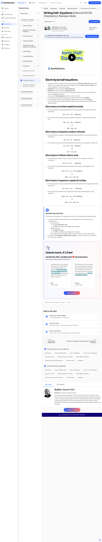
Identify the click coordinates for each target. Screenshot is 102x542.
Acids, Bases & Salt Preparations (54, 360)
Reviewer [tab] (62, 384)
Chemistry (53, 8)
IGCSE (46, 8)
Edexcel (62, 8)
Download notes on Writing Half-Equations (73, 415)
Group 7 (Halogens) (74, 353)
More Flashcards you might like (56, 366)
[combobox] (65, 2)
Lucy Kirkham (63, 29)
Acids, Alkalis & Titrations (82, 357)
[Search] (80, 2)
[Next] (97, 274)
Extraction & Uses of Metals (65, 357)
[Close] (44, 415)
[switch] (99, 539)
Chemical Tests (70, 360)
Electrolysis (48, 353)
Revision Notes (72, 8)
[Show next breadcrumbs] (99, 8)
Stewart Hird (62, 27)
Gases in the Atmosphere (90, 353)
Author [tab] (50, 384)
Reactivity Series (49, 357)
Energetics (81, 360)
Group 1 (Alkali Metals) (60, 353)
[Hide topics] (41, 7)
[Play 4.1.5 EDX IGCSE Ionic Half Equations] (71, 57)
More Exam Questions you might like (58, 349)
